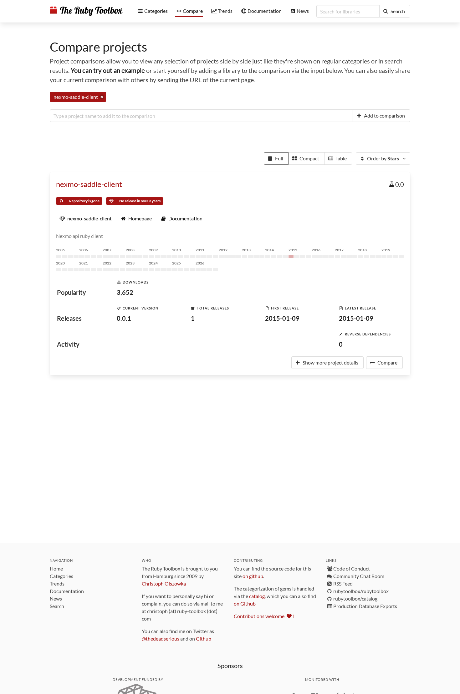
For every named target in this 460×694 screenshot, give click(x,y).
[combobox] (201, 115)
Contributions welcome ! (264, 616)
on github (253, 576)
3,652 (125, 292)
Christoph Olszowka (164, 583)
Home (56, 568)
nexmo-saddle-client (89, 184)
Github (203, 638)
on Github (245, 603)
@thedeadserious (160, 638)
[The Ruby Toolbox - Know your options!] (86, 11)
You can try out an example (108, 70)
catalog (257, 596)
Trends (57, 583)
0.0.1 (124, 318)
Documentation (67, 591)
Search (57, 606)
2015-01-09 (282, 318)
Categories (61, 576)
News (56, 598)
